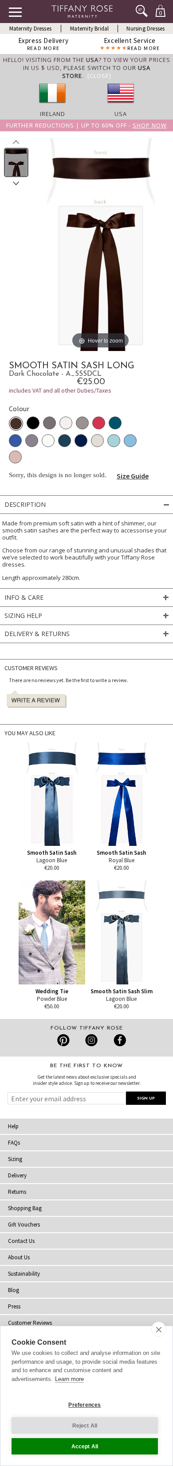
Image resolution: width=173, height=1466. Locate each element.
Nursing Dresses (145, 28)
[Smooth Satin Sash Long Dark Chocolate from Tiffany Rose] (16, 162)
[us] (120, 106)
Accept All (84, 1446)
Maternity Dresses (30, 28)
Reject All (85, 1426)
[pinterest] (63, 1040)
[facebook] (118, 1040)
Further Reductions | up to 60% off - (86, 125)
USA (120, 114)
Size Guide (133, 475)
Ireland (52, 114)
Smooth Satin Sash (51, 852)
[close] (158, 1329)
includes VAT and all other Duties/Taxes (60, 390)
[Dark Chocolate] (16, 423)
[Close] (99, 76)
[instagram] (91, 1040)
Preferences (84, 1405)
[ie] (52, 106)
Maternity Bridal (89, 28)
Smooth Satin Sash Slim (121, 991)
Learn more (69, 1379)
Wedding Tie (51, 991)
